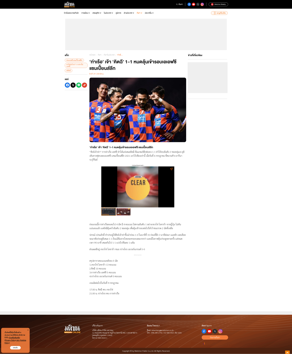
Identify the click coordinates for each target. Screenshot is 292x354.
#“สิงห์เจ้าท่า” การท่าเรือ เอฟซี (74, 65)
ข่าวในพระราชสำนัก (71, 13)
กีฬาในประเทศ (109, 55)
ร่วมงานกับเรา (215, 337)
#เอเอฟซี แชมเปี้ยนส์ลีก (74, 60)
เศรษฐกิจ (96, 13)
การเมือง (84, 13)
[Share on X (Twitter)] (73, 85)
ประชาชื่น (148, 13)
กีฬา (138, 13)
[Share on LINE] (78, 85)
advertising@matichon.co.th (162, 330)
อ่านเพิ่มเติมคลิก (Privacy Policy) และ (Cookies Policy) (15, 340)
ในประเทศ (107, 13)
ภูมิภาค (118, 13)
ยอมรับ (15, 347)
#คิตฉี (68, 70)
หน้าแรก (92, 55)
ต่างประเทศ (128, 13)
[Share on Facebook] (67, 85)
